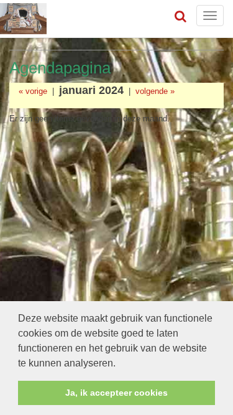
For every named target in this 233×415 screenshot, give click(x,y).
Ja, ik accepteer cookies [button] (116, 393)
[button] (120, 364)
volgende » (155, 91)
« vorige (33, 91)
